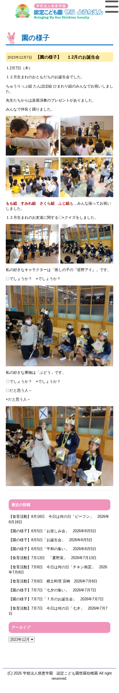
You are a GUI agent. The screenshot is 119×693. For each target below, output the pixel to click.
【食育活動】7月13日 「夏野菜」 (38, 558)
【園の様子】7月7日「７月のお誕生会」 (43, 599)
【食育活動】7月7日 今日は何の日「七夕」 (46, 608)
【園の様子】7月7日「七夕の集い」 (39, 590)
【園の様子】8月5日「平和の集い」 (39, 549)
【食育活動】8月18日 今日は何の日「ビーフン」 (51, 516)
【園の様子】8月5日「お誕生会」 (37, 540)
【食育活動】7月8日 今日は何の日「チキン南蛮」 (52, 567)
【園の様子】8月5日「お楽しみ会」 (39, 531)
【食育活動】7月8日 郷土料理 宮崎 (39, 581)
